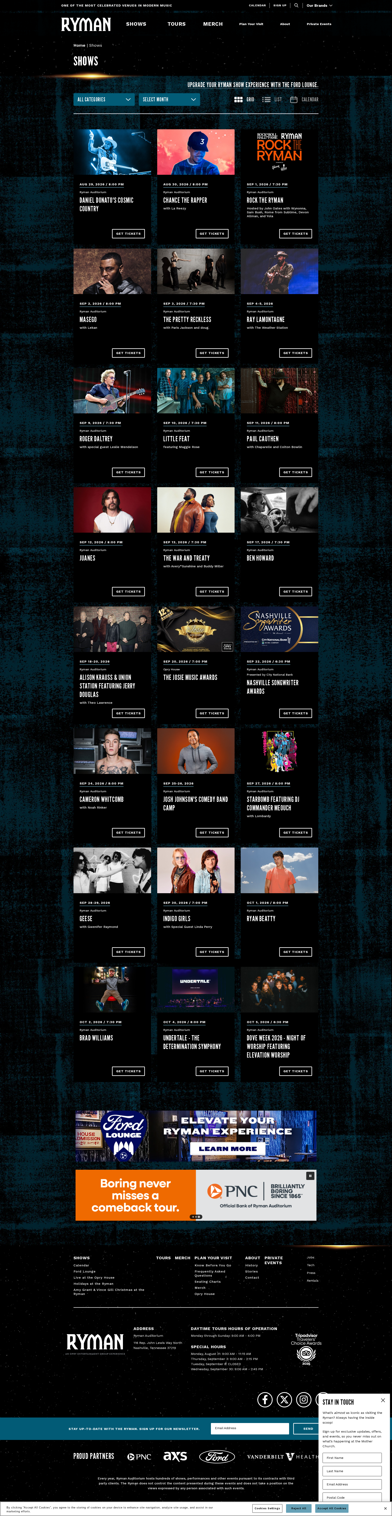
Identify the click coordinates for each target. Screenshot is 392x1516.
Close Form (383, 1401)
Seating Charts (208, 1282)
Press (311, 1273)
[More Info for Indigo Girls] (196, 870)
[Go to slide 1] (193, 1217)
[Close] (385, 1508)
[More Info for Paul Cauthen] (279, 390)
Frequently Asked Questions (210, 1273)
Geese (86, 918)
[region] (196, 1509)
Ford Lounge (85, 1271)
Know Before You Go (213, 1265)
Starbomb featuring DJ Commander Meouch (273, 803)
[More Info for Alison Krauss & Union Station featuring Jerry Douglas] (112, 629)
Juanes (87, 558)
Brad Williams (96, 1038)
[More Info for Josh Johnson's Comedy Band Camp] (196, 751)
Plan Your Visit (251, 24)
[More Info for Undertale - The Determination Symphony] (196, 989)
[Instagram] (303, 1399)
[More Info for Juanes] (112, 510)
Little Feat (176, 438)
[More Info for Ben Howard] (279, 510)
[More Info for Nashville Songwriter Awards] (279, 629)
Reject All (298, 1508)
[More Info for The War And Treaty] (196, 510)
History (251, 1265)
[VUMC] (283, 1459)
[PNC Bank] (139, 1459)
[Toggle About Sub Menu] (292, 24)
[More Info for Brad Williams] (112, 989)
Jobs (310, 1257)
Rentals (312, 1281)
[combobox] (104, 99)
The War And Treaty (186, 558)
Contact (252, 1277)
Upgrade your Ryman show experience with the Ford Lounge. (253, 85)
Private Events (319, 24)
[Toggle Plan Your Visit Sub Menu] (265, 24)
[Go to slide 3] (199, 1217)
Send (308, 1429)
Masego (88, 319)
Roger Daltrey (96, 438)
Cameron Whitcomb (102, 799)
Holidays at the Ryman (94, 1284)
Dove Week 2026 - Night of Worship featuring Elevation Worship (276, 1046)
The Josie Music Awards (190, 677)
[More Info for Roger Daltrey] (112, 390)
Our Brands (317, 5)
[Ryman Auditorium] (86, 24)
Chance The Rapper (185, 200)
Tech (310, 1265)
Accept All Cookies (331, 1508)
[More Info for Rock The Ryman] (279, 152)
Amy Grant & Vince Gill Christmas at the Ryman (109, 1292)
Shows (136, 24)
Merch (215, 24)
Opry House (205, 1294)
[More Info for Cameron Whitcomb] (112, 751)
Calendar (257, 5)
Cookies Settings (267, 1508)
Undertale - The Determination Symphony (192, 1042)
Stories (251, 1271)
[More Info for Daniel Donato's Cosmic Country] (112, 152)
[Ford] (217, 1462)
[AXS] (175, 1461)
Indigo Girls (176, 918)
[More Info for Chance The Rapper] (196, 152)
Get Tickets (128, 234)
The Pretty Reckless (187, 319)
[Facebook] (265, 1399)
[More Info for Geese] (112, 870)
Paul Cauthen (263, 438)
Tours (176, 24)
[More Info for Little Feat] (196, 390)
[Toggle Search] (296, 5)
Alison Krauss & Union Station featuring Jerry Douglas (108, 686)
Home (79, 45)
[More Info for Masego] (112, 271)
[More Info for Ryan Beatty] (279, 870)
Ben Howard (260, 558)
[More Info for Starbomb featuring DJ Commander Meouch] (279, 751)
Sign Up (280, 5)
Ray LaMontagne (266, 319)
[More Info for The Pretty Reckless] (196, 271)
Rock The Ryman (265, 200)
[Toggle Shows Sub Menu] (148, 24)
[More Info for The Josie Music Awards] (196, 629)
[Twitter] (284, 1399)
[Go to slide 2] (196, 1217)
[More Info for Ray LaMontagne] (279, 271)
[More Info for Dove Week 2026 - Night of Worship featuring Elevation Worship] (279, 989)
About (285, 24)
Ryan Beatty (261, 918)
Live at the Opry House (94, 1277)
